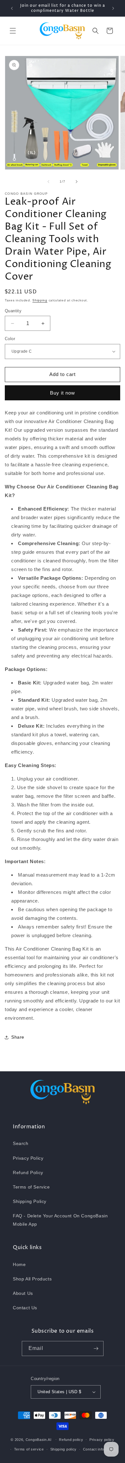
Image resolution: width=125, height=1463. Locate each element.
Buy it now (62, 393)
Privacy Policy (28, 1158)
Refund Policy (28, 1172)
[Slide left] (48, 182)
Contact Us (25, 1307)
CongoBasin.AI (39, 1439)
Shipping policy (63, 1449)
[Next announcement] (113, 8)
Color (10, 338)
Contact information (100, 1449)
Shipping (39, 300)
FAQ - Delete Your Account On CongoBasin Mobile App (60, 1219)
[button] (13, 31)
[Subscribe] (96, 1348)
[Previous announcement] (12, 8)
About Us (23, 1293)
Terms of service (29, 1449)
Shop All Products (32, 1278)
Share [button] (17, 1037)
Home (19, 1264)
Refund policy (71, 1440)
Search (21, 1143)
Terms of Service (31, 1186)
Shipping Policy (29, 1201)
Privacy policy (101, 1440)
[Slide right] (77, 182)
